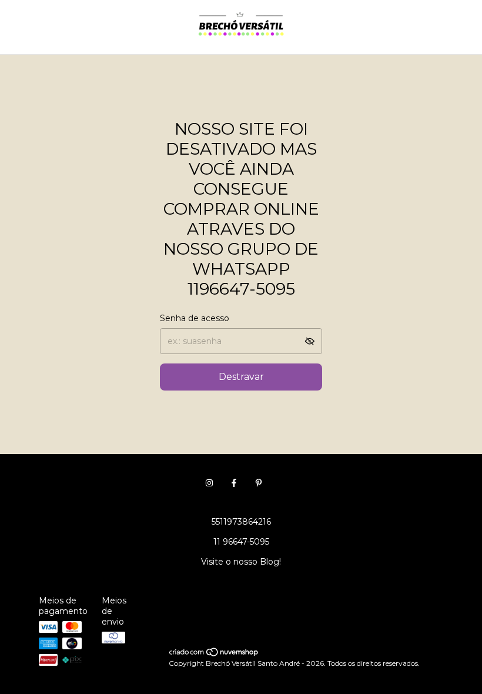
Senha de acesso (194, 318)
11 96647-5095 (241, 541)
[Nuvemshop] (214, 654)
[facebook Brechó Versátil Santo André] (234, 483)
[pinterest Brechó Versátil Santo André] (259, 483)
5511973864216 (241, 521)
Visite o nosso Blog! (241, 561)
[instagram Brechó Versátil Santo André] (209, 483)
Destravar (241, 376)
